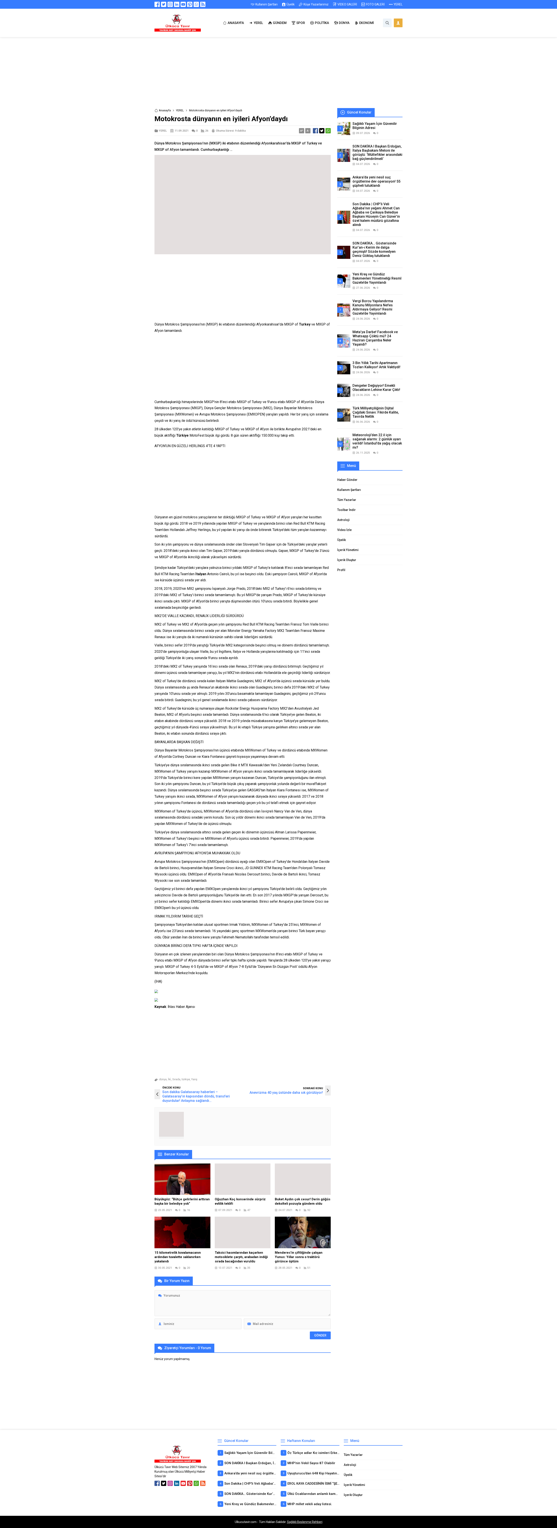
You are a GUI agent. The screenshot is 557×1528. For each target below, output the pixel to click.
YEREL (180, 110)
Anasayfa (165, 110)
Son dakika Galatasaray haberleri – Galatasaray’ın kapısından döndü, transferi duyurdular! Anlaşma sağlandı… (196, 1096)
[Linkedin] (176, 4)
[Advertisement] (278, 75)
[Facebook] (157, 4)
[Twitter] (163, 4)
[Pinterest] (189, 4)
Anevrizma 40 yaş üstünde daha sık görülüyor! (286, 1092)
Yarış (194, 1079)
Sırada (176, 1079)
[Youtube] (183, 4)
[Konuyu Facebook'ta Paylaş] (315, 130)
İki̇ (169, 1079)
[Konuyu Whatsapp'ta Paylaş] (328, 130)
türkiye (186, 1079)
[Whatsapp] (196, 4)
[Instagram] (170, 4)
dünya (163, 1079)
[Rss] (202, 4)
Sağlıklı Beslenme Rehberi (304, 1522)
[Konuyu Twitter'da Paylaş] (321, 130)
